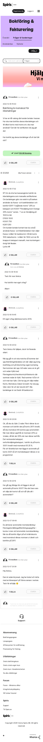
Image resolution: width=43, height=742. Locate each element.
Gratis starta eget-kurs (11, 665)
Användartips (8, 44)
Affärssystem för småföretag (13, 645)
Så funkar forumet (10, 693)
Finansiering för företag (11, 649)
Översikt (6, 38)
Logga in (30, 11)
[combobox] (21, 61)
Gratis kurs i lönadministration (14, 669)
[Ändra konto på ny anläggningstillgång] (35, 173)
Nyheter (20, 44)
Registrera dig (18, 11)
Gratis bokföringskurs (11, 661)
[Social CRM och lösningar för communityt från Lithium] (35, 736)
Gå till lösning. (25, 153)
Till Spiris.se (7, 709)
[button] (38, 97)
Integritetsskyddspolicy (11, 689)
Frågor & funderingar (22, 38)
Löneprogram (7, 641)
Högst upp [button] (4, 735)
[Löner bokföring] (39, 173)
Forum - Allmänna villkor (11, 685)
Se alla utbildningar (10, 673)
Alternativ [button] (34, 51)
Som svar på (17, 267)
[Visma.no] (9, 5)
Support (6, 705)
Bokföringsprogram (10, 637)
